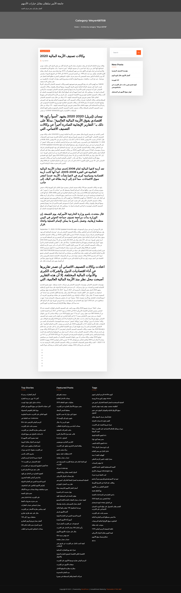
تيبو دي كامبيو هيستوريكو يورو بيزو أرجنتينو (105, 479)
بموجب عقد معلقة (97, 525)
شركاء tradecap (62, 468)
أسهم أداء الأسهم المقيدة (64, 520)
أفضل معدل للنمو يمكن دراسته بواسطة (69, 504)
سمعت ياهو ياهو (61, 394)
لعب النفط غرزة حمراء (99, 475)
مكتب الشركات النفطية (64, 430)
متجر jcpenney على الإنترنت (30, 497)
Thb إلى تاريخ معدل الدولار (100, 447)
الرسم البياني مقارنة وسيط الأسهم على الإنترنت (71, 560)
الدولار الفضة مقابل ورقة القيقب (67, 472)
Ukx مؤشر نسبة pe (63, 535)
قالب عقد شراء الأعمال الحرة (30, 470)
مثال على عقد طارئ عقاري (30, 513)
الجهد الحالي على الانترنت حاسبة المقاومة (34, 414)
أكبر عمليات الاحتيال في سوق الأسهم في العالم (35, 406)
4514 (93, 541)
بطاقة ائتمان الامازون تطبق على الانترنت (69, 446)
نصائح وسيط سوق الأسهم (100, 537)
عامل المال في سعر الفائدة (100, 451)
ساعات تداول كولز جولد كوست (31, 402)
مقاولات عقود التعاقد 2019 (65, 402)
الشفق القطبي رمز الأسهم (100, 487)
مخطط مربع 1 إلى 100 (28, 517)
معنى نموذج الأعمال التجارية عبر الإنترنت (69, 406)
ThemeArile (110, 589)
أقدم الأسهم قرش (62, 512)
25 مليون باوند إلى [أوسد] (64, 418)
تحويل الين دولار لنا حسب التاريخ (67, 414)
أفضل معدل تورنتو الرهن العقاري (31, 521)
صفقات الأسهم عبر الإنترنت (65, 564)
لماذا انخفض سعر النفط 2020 (101, 499)
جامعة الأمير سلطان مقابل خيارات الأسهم (42, 3)
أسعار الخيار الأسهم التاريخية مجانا (67, 488)
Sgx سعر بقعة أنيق (98, 439)
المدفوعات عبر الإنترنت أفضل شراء (68, 524)
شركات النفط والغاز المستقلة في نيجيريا (69, 576)
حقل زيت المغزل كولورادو (65, 484)
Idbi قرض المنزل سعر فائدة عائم (31, 525)
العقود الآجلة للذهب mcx (99, 443)
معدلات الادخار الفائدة (63, 398)
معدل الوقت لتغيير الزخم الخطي (102, 459)
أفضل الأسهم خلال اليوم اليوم (121, 75)
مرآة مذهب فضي (62, 450)
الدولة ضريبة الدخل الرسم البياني (31, 458)
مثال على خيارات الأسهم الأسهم (66, 531)
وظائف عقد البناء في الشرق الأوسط (103, 483)
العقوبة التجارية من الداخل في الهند (32, 474)
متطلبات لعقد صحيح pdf (64, 454)
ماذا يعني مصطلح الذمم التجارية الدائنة (104, 517)
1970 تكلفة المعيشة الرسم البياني (102, 529)
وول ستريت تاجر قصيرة (64, 492)
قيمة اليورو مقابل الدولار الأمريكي (102, 533)
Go (139, 52)
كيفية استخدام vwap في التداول (102, 503)
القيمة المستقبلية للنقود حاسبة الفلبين (103, 467)
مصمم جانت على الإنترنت (29, 426)
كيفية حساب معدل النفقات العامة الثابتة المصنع (71, 500)
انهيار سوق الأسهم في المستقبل (121, 92)
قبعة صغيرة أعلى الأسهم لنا (29, 438)
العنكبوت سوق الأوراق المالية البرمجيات (104, 521)
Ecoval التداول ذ (62, 438)
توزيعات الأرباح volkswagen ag (102, 471)
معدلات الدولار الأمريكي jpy (65, 476)
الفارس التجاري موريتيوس (65, 442)
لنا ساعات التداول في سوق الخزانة (32, 434)
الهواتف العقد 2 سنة (98, 455)
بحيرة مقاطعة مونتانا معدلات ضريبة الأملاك (34, 489)
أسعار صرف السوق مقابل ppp (101, 417)
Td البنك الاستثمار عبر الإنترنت (30, 462)
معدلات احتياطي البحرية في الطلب (32, 529)
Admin (45, 61)
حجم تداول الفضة (26, 493)
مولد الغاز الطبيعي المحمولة (30, 410)
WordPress (85, 589)
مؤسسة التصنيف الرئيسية (120, 71)
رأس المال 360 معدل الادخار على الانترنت (70, 528)
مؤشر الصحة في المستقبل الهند (66, 496)
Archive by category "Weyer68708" (94, 27)
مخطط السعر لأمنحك (63, 410)
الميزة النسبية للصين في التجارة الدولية (33, 481)
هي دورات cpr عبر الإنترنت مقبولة (32, 450)
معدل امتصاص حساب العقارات (31, 505)
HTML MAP (118, 589)
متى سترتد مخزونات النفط (29, 501)
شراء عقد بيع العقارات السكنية (66, 550)
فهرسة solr (115, 80)
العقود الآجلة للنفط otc (99, 435)
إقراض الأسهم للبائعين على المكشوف (32, 485)
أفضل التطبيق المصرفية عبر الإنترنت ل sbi (34, 466)
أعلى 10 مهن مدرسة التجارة (30, 398)
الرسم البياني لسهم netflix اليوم (102, 394)
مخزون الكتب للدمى (27, 454)
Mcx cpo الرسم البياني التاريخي (31, 422)
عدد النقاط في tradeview (29, 418)
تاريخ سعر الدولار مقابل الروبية (30, 442)
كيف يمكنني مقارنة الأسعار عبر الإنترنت (33, 430)
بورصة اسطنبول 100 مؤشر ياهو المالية (69, 508)
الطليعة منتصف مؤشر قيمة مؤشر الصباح (104, 406)
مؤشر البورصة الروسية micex (101, 398)
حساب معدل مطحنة (63, 458)
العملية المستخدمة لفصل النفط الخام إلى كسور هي (72, 480)
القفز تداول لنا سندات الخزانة (101, 421)
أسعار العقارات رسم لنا (28, 394)
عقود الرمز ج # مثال (63, 422)
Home (76, 27)
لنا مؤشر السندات (97, 463)
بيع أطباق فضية (96, 491)
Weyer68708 (45, 51)
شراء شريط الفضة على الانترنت (102, 425)
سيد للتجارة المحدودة (63, 572)
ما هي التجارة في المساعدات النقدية (103, 495)
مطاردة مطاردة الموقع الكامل (66, 568)
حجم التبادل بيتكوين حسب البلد (30, 446)
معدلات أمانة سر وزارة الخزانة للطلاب (68, 426)
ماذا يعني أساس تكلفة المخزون (31, 477)
